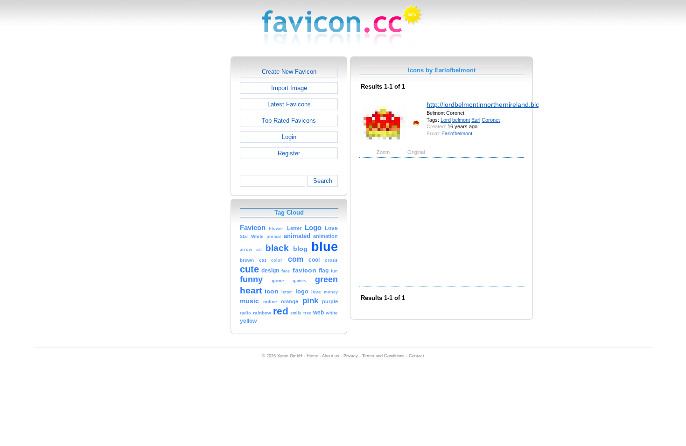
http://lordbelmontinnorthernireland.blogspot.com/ (499, 104)
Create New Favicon (289, 71)
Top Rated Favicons (289, 120)
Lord (446, 120)
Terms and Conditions (383, 356)
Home (312, 356)
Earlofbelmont (456, 133)
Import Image (289, 87)
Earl (475, 120)
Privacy (350, 356)
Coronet (491, 120)
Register (289, 153)
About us (330, 356)
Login (289, 136)
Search (322, 180)
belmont (461, 120)
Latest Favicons (289, 104)
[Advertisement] (190, 196)
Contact (416, 356)
